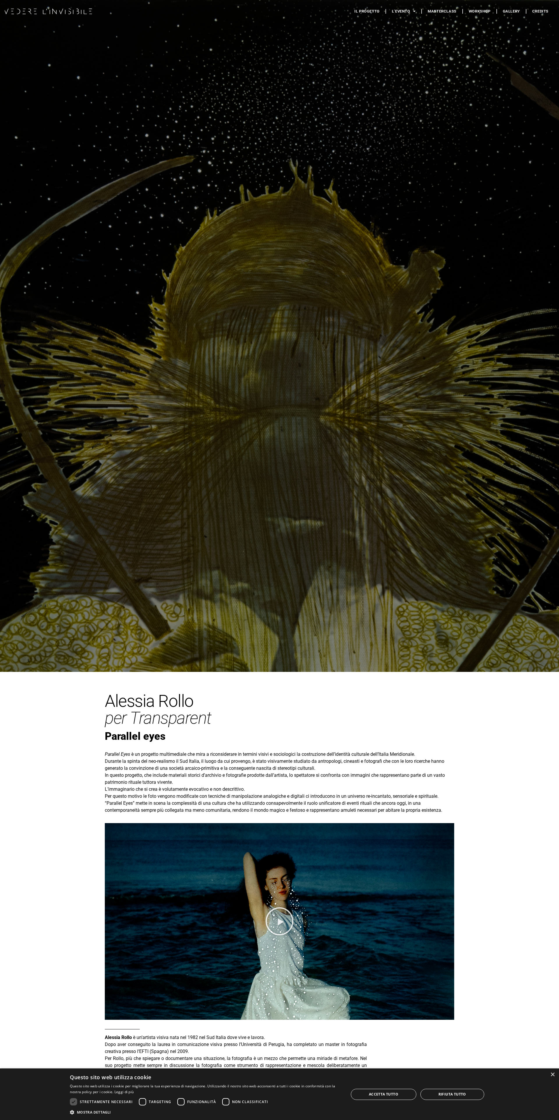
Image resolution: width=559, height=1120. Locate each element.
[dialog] (279, 1094)
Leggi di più (124, 1091)
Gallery (511, 11)
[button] (279, 921)
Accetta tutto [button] (383, 1094)
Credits (540, 11)
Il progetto (367, 11)
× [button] (552, 1075)
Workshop (480, 11)
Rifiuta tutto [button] (452, 1094)
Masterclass (442, 11)
